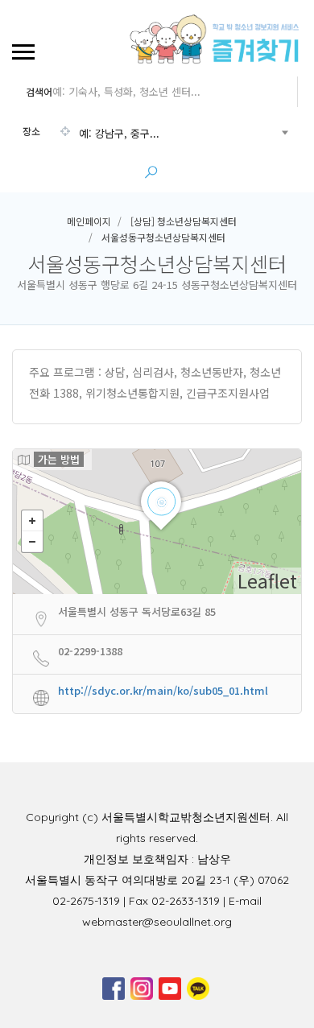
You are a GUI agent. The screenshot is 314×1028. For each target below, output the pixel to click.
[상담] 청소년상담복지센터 (183, 221)
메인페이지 (89, 221)
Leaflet (267, 580)
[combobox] (155, 133)
